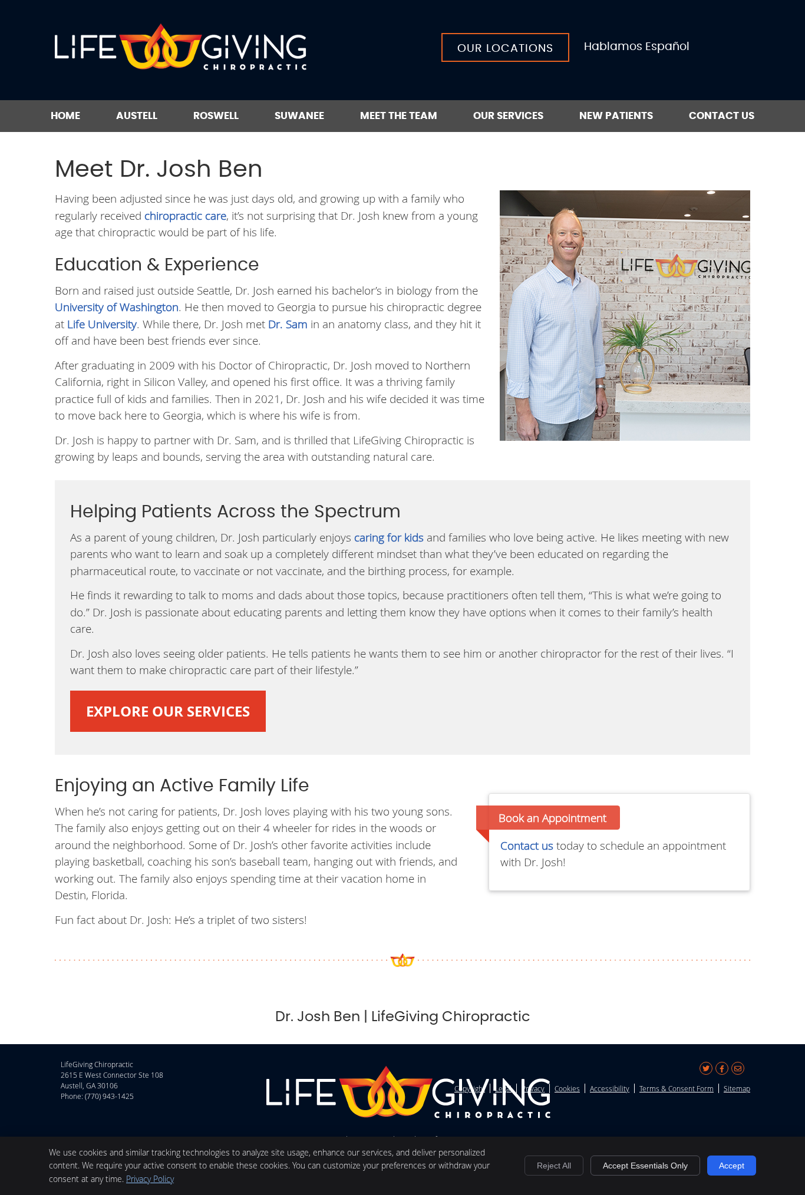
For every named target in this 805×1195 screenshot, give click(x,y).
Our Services (508, 116)
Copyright (469, 1088)
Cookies (567, 1088)
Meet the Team (398, 116)
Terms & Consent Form (676, 1088)
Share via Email (737, 1068)
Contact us (526, 845)
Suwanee (299, 116)
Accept (731, 1165)
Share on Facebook (721, 1068)
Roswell (216, 116)
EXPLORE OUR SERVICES (168, 711)
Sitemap (737, 1088)
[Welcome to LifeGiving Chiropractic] (180, 65)
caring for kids (389, 537)
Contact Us (721, 116)
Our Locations (505, 48)
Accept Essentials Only (645, 1165)
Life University (102, 323)
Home (65, 116)
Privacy (533, 1088)
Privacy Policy (150, 1178)
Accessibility (609, 1088)
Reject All (554, 1165)
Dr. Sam (288, 323)
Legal (503, 1088)
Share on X (706, 1068)
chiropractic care (185, 215)
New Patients (616, 116)
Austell (136, 116)
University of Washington (117, 306)
